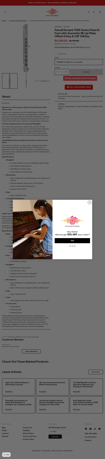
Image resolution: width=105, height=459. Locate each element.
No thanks (72, 245)
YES (72, 240)
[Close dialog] (89, 202)
